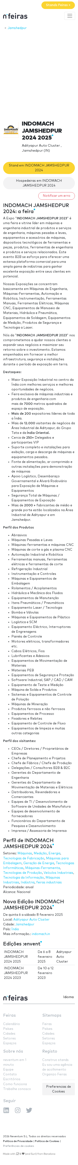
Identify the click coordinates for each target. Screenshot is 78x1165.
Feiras (9, 1016)
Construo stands (55, 1060)
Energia (54, 853)
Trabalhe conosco (17, 1089)
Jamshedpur (24, 924)
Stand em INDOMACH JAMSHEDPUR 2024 (39, 168)
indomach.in (41, 934)
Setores (9, 1038)
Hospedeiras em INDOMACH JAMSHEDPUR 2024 (39, 183)
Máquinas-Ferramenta (42, 868)
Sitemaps (51, 1016)
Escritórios (11, 1079)
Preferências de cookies (18, 1146)
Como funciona (15, 1084)
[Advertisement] (39, 74)
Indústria (28, 882)
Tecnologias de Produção (22, 872)
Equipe (8, 1069)
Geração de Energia (38, 863)
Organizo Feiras (54, 1074)
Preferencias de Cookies (58, 1089)
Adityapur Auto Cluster (31, 919)
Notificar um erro (56, 195)
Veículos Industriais (58, 872)
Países (8, 1028)
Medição (40, 853)
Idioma (68, 997)
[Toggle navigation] (69, 16)
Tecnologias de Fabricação (23, 858)
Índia (15, 929)
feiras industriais (49, 882)
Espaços (9, 1043)
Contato (10, 1074)
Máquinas (24, 853)
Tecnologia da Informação (23, 877)
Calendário (11, 1024)
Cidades (9, 1033)
